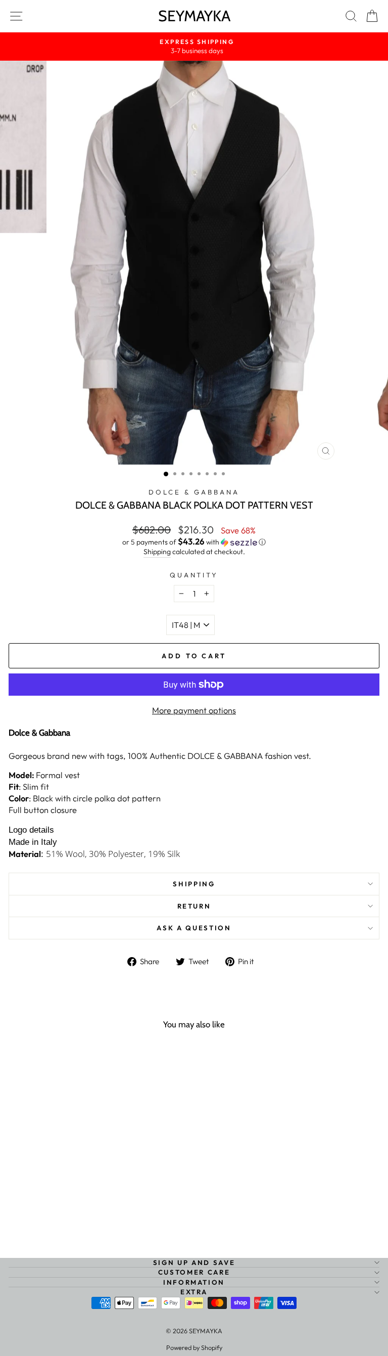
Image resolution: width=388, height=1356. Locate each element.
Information (194, 1282)
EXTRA (194, 1292)
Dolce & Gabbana (194, 492)
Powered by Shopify (194, 1347)
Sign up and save (194, 1262)
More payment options (194, 710)
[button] (194, 542)
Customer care (194, 1272)
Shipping (157, 551)
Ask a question (194, 928)
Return (194, 906)
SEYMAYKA (194, 16)
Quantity (194, 575)
